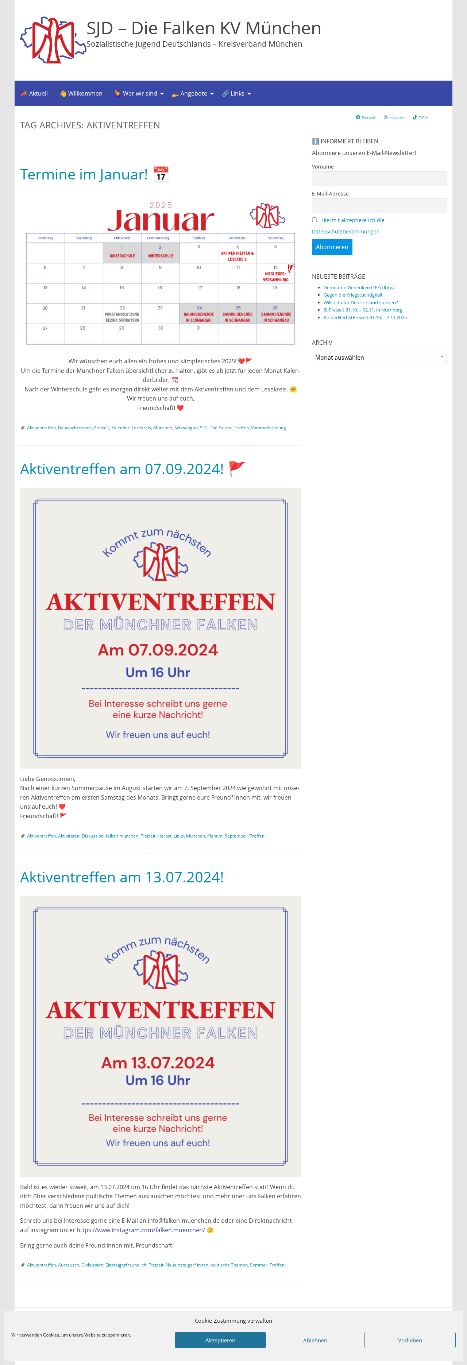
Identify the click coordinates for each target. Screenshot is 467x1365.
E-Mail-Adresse (330, 193)
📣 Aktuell (34, 93)
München (162, 428)
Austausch (68, 1265)
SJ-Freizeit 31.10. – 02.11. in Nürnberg (363, 309)
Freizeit (101, 428)
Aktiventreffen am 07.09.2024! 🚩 (133, 469)
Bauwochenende (75, 428)
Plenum (215, 836)
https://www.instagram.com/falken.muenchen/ (141, 1230)
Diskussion (93, 836)
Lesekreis (141, 428)
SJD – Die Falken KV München (203, 27)
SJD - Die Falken (216, 428)
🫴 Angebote (189, 93)
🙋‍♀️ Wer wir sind (135, 93)
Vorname (323, 166)
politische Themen (229, 1265)
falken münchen (122, 836)
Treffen (241, 428)
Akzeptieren (220, 1340)
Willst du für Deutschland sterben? (361, 302)
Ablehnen (315, 1340)
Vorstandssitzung (268, 428)
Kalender (120, 428)
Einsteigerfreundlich (125, 1265)
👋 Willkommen (81, 93)
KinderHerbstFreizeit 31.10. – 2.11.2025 (365, 317)
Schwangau (186, 428)
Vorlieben (410, 1340)
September (236, 836)
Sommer (258, 1265)
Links (179, 836)
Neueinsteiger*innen (187, 1265)
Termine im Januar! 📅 (95, 174)
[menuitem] (34, 93)
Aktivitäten (69, 836)
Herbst (164, 836)
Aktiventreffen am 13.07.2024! (122, 877)
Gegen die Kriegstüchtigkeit (353, 294)
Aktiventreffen (41, 428)
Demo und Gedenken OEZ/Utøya (359, 287)
